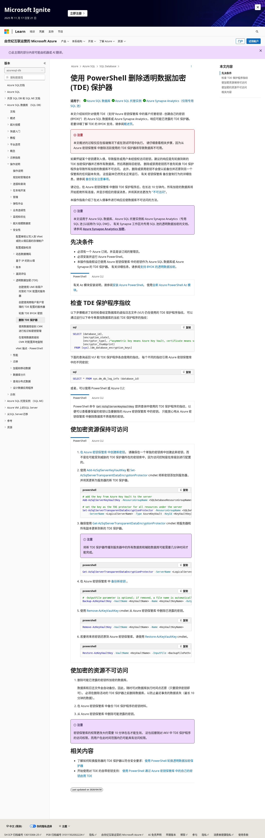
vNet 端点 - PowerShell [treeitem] (29, 348)
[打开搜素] (257, 31)
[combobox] (24, 70)
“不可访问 (158, 192)
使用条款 (243, 834)
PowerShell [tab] (80, 276)
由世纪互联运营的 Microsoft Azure (121, 834)
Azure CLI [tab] (97, 276)
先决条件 (227, 73)
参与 (194, 834)
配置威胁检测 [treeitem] (23, 247)
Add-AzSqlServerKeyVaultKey (106, 470)
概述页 (128, 124)
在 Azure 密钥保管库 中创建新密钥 (102, 452)
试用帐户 (254, 41)
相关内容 (227, 92)
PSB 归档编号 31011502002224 (64, 834)
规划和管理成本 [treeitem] (22, 177)
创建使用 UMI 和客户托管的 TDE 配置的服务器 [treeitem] (32, 291)
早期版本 (171, 834)
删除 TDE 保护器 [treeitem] (28, 320)
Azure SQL (89, 66)
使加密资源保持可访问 (234, 82)
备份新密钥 (118, 581)
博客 (182, 834)
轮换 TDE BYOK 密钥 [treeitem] (30, 313)
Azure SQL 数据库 (98, 101)
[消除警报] (258, 7)
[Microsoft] (6, 31)
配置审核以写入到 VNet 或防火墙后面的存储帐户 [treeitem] (30, 239)
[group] (132, 341)
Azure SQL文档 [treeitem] (16, 85)
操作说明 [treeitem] (18, 170)
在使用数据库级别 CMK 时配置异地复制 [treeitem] (31, 340)
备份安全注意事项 (97, 179)
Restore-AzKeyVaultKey (161, 637)
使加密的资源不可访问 (234, 87)
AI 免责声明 (155, 834)
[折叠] (45, 63)
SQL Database (108, 66)
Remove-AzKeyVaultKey (103, 611)
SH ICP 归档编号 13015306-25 (21, 834)
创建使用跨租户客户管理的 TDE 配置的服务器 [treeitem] (32, 304)
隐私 (91, 834)
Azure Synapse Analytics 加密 (103, 229)
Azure (74, 66)
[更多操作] (191, 66)
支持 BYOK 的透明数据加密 (157, 267)
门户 (240, 41)
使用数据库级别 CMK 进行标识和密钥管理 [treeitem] (31, 329)
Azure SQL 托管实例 (128, 101)
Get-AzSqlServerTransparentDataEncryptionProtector (129, 523)
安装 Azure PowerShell (128, 285)
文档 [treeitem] (12, 111)
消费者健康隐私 (222, 834)
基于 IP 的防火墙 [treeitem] (25, 260)
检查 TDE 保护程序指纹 (235, 77)
